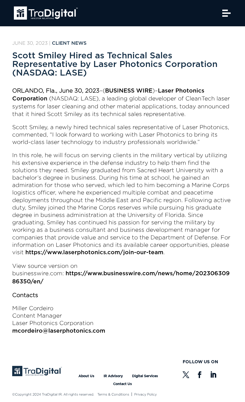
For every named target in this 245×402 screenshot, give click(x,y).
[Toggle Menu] (226, 13)
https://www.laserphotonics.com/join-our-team (94, 252)
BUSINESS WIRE (128, 91)
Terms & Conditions (113, 394)
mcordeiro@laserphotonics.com (58, 331)
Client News (69, 43)
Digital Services (145, 376)
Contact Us (122, 384)
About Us (86, 376)
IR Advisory (113, 376)
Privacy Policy (145, 394)
